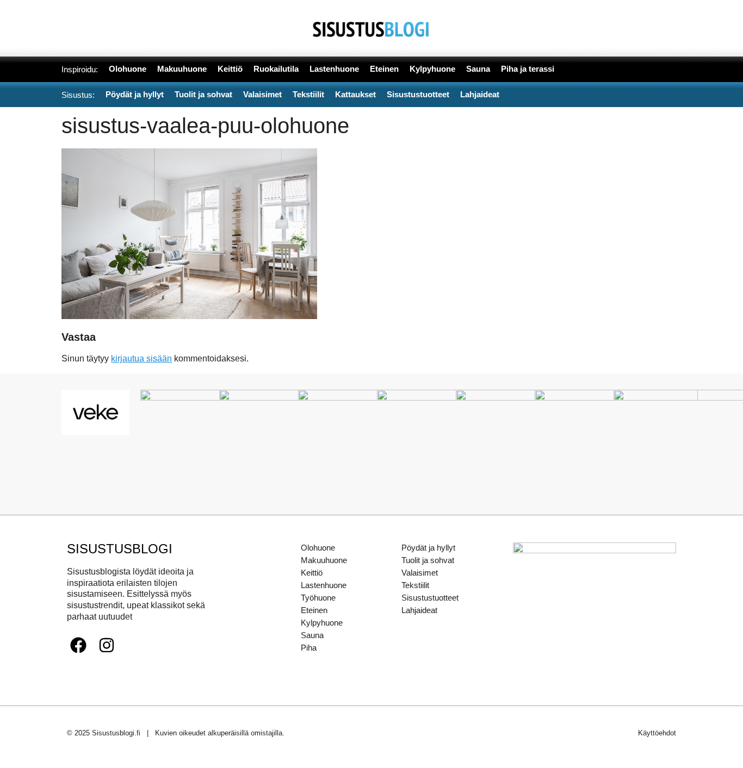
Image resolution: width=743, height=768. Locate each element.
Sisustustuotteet (430, 597)
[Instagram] (106, 645)
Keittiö (312, 572)
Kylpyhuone (322, 622)
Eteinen (314, 610)
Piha (309, 647)
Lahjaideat (419, 610)
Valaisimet (419, 572)
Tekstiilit (415, 585)
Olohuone (318, 547)
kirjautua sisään (141, 358)
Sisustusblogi (119, 548)
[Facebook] (78, 645)
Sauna (312, 635)
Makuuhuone (324, 560)
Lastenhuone (323, 585)
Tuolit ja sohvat (427, 560)
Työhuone (318, 597)
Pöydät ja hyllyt (428, 547)
